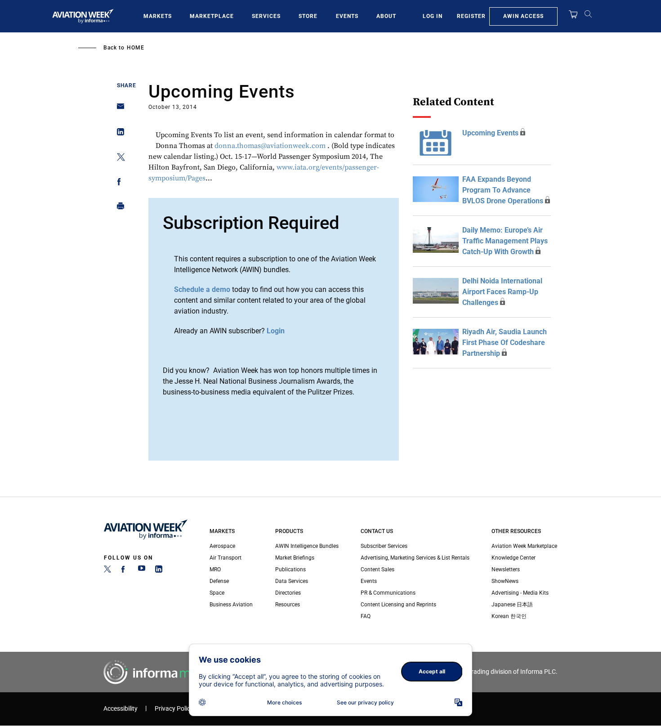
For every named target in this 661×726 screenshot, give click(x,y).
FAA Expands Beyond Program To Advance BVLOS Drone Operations (502, 190)
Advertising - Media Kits (520, 593)
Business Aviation (231, 604)
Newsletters (505, 569)
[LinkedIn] (158, 571)
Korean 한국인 (509, 616)
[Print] (118, 208)
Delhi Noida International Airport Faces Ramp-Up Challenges (502, 292)
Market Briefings (294, 558)
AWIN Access (523, 16)
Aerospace (222, 546)
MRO (215, 569)
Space (217, 593)
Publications (290, 569)
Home (135, 48)
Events (347, 16)
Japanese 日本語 (512, 604)
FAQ (366, 616)
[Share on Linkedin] (118, 133)
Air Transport (225, 558)
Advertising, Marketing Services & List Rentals (415, 558)
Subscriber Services (384, 546)
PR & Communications (388, 593)
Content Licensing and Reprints (398, 604)
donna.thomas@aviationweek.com (270, 145)
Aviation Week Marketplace (524, 546)
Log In (432, 16)
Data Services (291, 581)
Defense (219, 581)
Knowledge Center (513, 558)
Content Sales (377, 569)
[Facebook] (124, 571)
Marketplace (212, 16)
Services (266, 16)
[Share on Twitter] (118, 158)
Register (471, 16)
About (386, 16)
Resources (287, 604)
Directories (288, 593)
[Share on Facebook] (118, 183)
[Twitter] (107, 571)
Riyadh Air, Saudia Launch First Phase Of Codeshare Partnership (504, 342)
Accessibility (120, 709)
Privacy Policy (174, 709)
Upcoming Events (490, 133)
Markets (157, 16)
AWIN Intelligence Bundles (307, 546)
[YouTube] (141, 571)
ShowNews (504, 581)
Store (308, 16)
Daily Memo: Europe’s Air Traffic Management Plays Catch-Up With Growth (505, 241)
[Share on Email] (118, 109)
